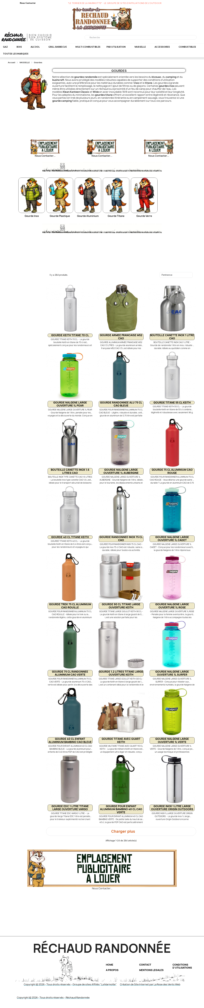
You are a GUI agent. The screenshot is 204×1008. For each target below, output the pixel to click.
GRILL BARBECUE (57, 47)
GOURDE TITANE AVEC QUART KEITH (121, 740)
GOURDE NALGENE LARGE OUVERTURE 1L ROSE (172, 606)
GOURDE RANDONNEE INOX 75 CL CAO (121, 538)
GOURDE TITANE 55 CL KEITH (172, 402)
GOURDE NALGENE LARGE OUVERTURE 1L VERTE (172, 740)
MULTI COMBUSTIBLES (87, 47)
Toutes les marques (15, 53)
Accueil (11, 62)
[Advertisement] (102, 122)
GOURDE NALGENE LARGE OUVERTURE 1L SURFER (172, 673)
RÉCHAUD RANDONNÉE (13, 37)
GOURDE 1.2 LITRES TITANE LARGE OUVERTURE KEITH (121, 673)
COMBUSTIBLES (187, 47)
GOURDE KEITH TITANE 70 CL (70, 335)
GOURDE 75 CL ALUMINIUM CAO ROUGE (172, 471)
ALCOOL (35, 47)
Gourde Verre (144, 215)
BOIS (19, 47)
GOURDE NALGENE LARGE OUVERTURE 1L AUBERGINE (121, 471)
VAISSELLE (140, 47)
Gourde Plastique (60, 215)
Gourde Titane (116, 215)
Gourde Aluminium (88, 215)
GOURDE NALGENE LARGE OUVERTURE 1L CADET (172, 538)
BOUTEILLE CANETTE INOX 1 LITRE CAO (172, 336)
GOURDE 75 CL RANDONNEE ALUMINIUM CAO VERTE (70, 673)
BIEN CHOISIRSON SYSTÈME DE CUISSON (40, 37)
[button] (121, 831)
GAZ (5, 47)
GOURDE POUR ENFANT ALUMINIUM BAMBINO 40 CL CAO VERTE (121, 809)
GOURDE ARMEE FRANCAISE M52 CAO (121, 336)
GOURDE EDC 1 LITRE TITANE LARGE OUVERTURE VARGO (70, 807)
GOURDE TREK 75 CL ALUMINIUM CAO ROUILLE (70, 606)
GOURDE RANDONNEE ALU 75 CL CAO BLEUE (121, 404)
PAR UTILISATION (116, 47)
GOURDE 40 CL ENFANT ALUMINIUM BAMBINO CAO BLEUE (70, 740)
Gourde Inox (32, 215)
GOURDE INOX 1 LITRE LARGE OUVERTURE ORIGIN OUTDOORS (172, 807)
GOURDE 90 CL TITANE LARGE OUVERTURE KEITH (121, 606)
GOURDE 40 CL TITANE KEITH (70, 537)
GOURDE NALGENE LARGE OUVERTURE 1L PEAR (70, 404)
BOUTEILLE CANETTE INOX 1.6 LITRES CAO (70, 471)
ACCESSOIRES (162, 47)
